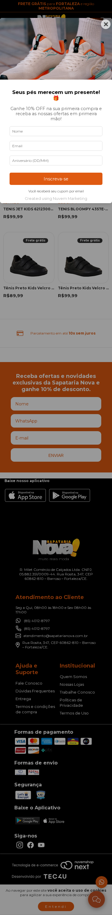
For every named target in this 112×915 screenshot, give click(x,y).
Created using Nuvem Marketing (56, 198)
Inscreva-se (56, 179)
